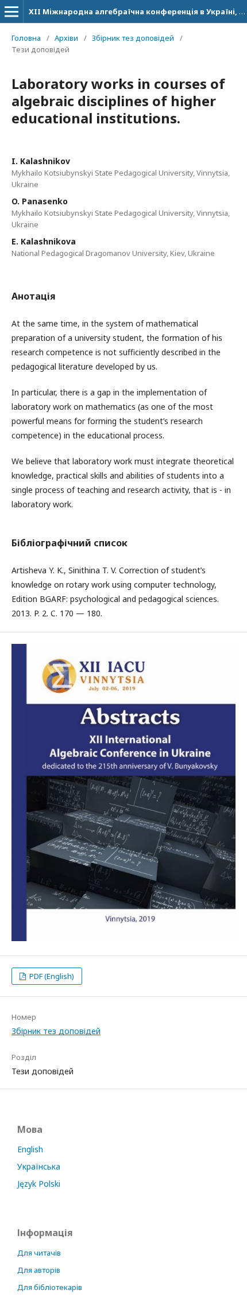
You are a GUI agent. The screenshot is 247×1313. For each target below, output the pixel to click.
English (30, 1149)
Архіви (66, 38)
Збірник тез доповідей (133, 38)
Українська (38, 1166)
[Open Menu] (11, 11)
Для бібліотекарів (49, 1287)
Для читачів (39, 1253)
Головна (26, 38)
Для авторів (38, 1270)
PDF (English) (51, 976)
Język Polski (38, 1183)
